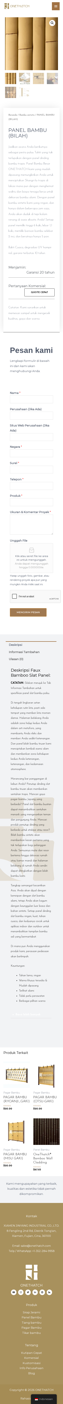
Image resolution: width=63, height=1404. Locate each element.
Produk (16, 495)
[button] (39, 292)
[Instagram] (21, 1292)
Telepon (17, 479)
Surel (14, 463)
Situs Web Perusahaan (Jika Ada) (29, 428)
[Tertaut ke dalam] (35, 1292)
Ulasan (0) (16, 659)
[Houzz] (49, 1292)
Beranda (12, 115)
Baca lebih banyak (27, 1014)
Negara (16, 446)
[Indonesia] (28, 1292)
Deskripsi (15, 644)
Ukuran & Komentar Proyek (30, 512)
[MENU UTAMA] (56, 6)
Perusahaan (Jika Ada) (26, 409)
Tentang (31, 1345)
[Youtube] (13, 1292)
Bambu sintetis (27, 115)
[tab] (31, 644)
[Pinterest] (42, 1292)
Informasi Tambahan (24, 652)
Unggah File (18, 540)
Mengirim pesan (28, 612)
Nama (15, 393)
